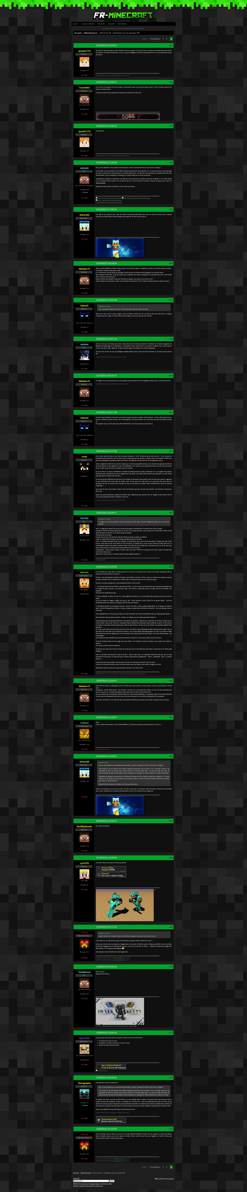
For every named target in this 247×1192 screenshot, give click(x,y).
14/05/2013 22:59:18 (106, 1032)
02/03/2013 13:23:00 (106, 567)
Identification (122, 24)
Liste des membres (88, 24)
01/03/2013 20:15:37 (106, 375)
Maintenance (90, 32)
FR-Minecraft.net (118, 958)
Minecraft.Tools (118, 960)
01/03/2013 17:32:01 (106, 209)
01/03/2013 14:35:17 (106, 82)
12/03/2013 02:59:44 (106, 966)
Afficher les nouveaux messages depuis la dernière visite (92, 1184)
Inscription (111, 24)
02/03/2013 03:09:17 (106, 513)
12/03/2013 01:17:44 (106, 927)
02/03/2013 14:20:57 (106, 756)
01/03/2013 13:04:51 (106, 45)
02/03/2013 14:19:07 (106, 717)
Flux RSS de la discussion (165, 1179)
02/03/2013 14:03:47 (106, 680)
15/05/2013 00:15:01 (106, 1077)
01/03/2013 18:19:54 (106, 263)
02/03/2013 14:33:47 (106, 821)
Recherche (101, 24)
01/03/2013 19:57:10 (106, 339)
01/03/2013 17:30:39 (106, 162)
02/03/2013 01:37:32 (106, 451)
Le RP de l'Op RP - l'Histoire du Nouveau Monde (109, 202)
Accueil (75, 24)
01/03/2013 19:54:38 (106, 300)
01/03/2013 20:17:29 (106, 412)
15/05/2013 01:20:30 (106, 1129)
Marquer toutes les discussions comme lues (88, 1186)
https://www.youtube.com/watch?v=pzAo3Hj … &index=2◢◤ (119, 1026)
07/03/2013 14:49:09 (106, 857)
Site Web (85, 192)
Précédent (155, 38)
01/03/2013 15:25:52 (106, 126)
